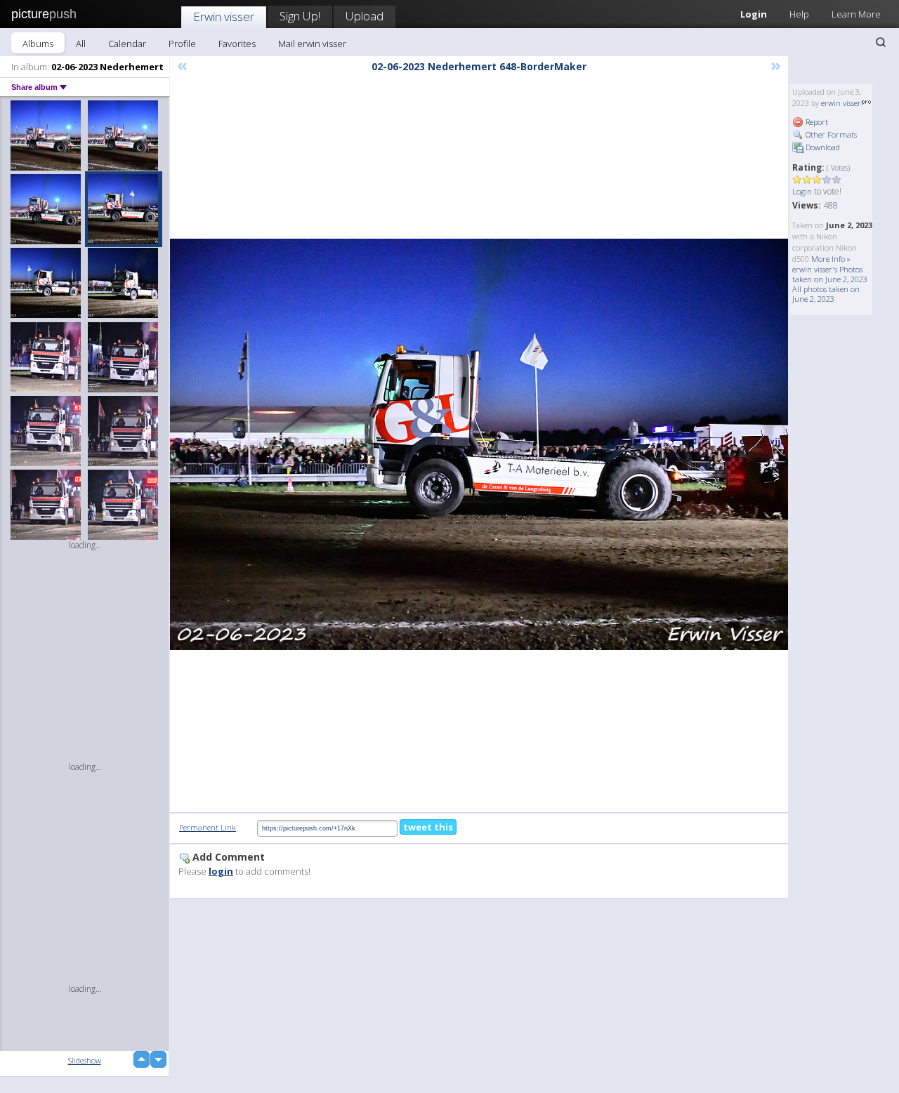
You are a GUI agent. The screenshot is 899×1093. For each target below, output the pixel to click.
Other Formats (830, 134)
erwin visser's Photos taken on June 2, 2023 (829, 274)
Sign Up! (300, 16)
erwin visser (841, 103)
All (81, 43)
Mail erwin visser (312, 43)
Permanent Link (207, 827)
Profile (182, 43)
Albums (37, 43)
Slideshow (84, 1060)
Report (815, 122)
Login (753, 14)
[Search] (881, 42)
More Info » (831, 258)
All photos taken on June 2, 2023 (826, 294)
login (221, 871)
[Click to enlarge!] (479, 444)
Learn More (856, 14)
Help (799, 14)
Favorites (237, 43)
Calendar (127, 43)
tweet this (428, 827)
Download (821, 147)
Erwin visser (223, 16)
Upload (364, 16)
